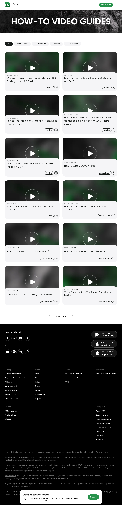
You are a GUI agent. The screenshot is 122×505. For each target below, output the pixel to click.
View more (61, 316)
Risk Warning (10, 475)
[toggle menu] (115, 4)
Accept (93, 497)
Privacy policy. (46, 500)
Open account (106, 5)
